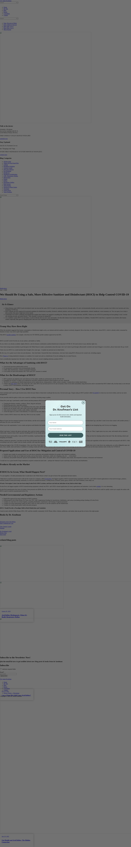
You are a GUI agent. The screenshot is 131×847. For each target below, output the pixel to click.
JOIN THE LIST (65, 435)
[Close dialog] (83, 402)
